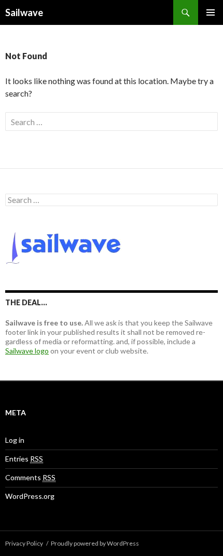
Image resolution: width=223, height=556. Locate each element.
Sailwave (24, 12)
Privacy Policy (24, 543)
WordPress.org (29, 496)
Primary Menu (210, 12)
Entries (24, 458)
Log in (14, 440)
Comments (30, 477)
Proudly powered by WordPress (95, 543)
